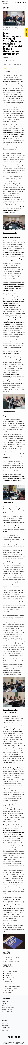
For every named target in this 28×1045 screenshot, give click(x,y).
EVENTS (4, 1029)
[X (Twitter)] (18, 2)
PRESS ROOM (5, 1031)
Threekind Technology (17, 1043)
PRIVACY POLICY (6, 1005)
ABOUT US (5, 1023)
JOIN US (4, 1003)
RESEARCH (5, 1025)
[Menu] (25, 2)
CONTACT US (5, 1001)
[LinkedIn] (23, 2)
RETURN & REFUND (7, 1009)
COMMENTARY (6, 1027)
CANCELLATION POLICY (8, 1011)
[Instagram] (20, 2)
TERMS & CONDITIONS (8, 1007)
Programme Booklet (8, 68)
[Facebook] (15, 2)
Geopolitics (6, 28)
